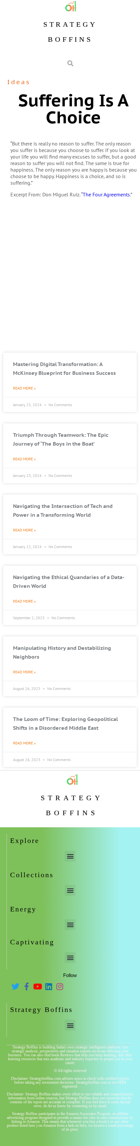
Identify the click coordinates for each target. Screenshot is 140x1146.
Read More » (24, 388)
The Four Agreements (106, 194)
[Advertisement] (70, 276)
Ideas (18, 82)
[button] (70, 856)
